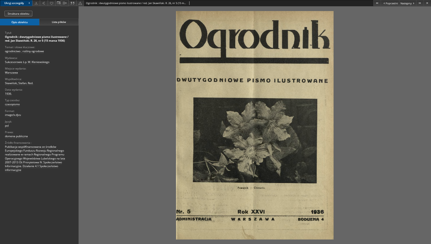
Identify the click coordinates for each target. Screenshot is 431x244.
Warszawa (11, 72)
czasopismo (12, 104)
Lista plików (59, 22)
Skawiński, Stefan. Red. (19, 83)
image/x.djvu (13, 115)
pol (7, 126)
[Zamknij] (427, 3)
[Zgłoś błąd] (80, 3)
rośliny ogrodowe (33, 51)
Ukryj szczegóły (14, 3)
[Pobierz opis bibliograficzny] (64, 3)
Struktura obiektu (18, 14)
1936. (8, 94)
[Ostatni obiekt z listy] (420, 3)
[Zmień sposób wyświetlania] (58, 3)
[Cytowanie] (72, 3)
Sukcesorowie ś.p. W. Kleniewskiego (27, 62)
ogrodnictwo (12, 51)
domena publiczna (16, 136)
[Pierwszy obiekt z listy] (377, 3)
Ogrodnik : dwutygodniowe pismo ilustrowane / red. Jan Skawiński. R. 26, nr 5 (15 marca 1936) (36, 39)
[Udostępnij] (44, 3)
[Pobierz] (36, 3)
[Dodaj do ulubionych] (51, 3)
